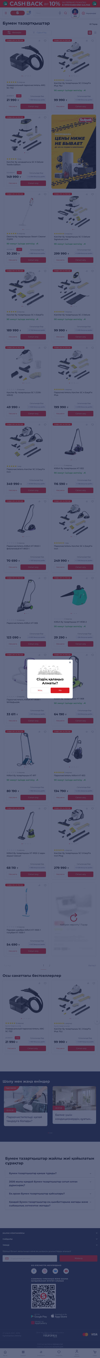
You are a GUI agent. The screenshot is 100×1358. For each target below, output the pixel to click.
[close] (70, 662)
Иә (60, 690)
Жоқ (40, 690)
